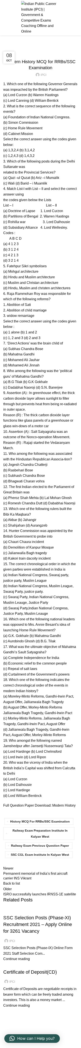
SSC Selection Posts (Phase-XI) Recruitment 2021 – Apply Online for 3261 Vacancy (37, 924)
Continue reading (16, 959)
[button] (32, 1038)
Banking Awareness (20, 964)
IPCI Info (42, 45)
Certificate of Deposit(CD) (30, 972)
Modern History (64, 805)
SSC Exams (13, 910)
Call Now (71, 17)
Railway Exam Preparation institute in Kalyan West (40, 833)
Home (7, 45)
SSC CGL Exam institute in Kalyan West (40, 854)
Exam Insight (24, 45)
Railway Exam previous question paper (40, 845)
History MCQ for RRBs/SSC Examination (40, 821)
